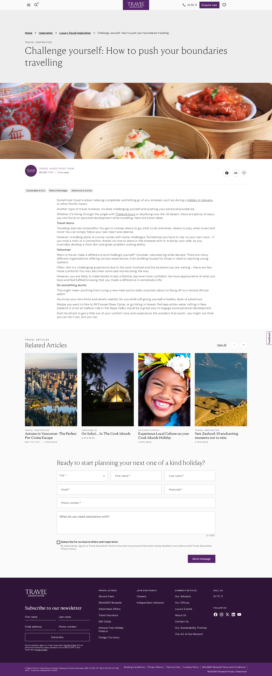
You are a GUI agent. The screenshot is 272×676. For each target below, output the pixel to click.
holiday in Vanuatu (200, 200)
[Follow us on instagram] (221, 615)
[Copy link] (235, 173)
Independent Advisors (150, 602)
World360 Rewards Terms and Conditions (223, 667)
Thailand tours (125, 214)
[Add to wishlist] (244, 173)
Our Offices (182, 602)
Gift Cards (105, 621)
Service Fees (106, 596)
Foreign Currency (109, 637)
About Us (180, 615)
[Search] (36, 5)
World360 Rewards (110, 602)
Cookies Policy (191, 667)
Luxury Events (183, 609)
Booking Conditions (134, 667)
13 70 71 (192, 5)
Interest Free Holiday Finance (111, 629)
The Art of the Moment (189, 634)
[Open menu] (28, 5)
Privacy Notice (155, 667)
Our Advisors (183, 596)
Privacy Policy (41, 649)
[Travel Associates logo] (36, 597)
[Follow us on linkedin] (233, 615)
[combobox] (82, 476)
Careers (141, 596)
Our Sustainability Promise (191, 627)
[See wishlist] (224, 5)
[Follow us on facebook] (215, 615)
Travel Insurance (108, 615)
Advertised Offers (109, 609)
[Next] (243, 345)
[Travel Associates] (136, 5)
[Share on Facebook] (227, 173)
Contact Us (182, 621)
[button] (201, 559)
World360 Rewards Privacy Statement (227, 671)
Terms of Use (70, 645)
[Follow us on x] (227, 615)
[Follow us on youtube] (239, 615)
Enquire (209, 5)
